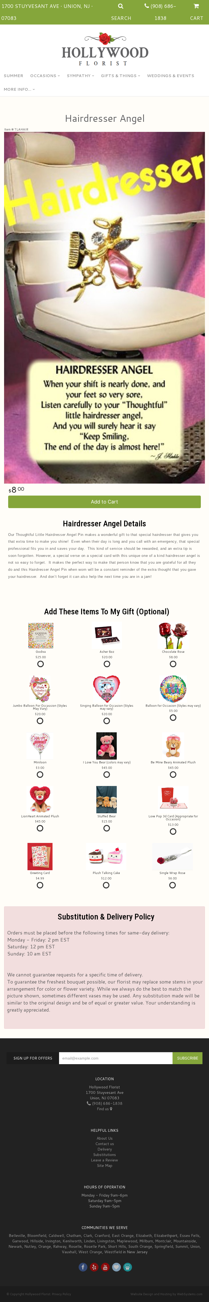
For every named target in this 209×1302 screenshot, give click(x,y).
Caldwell (56, 1235)
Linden (89, 1241)
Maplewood (127, 1241)
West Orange (90, 1252)
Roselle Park (95, 1246)
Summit (181, 1246)
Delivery (104, 1149)
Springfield (163, 1246)
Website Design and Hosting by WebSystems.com (166, 1294)
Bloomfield (36, 1235)
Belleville (17, 1235)
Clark (87, 1235)
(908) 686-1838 (106, 1103)
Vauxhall (69, 1252)
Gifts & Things (119, 75)
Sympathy (78, 75)
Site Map (104, 1165)
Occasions (43, 75)
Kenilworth (72, 1241)
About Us (105, 1138)
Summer (13, 75)
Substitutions (104, 1154)
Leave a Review (104, 1160)
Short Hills (117, 1246)
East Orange (123, 1235)
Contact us (104, 1143)
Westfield (113, 1252)
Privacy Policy (61, 1294)
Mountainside (184, 1241)
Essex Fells (189, 1235)
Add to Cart (104, 502)
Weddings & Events (170, 75)
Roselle (75, 1246)
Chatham (73, 1235)
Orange (44, 1246)
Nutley (30, 1246)
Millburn (146, 1241)
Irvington (52, 1241)
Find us (103, 1109)
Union (195, 1246)
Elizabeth (144, 1235)
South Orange (140, 1246)
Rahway (59, 1246)
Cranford (102, 1235)
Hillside (36, 1241)
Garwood (20, 1241)
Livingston (106, 1241)
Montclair (163, 1241)
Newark (15, 1246)
